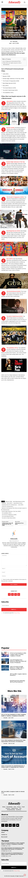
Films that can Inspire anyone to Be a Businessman (12, 63)
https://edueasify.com (14, 540)
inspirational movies (17, 503)
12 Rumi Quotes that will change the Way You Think (7, 524)
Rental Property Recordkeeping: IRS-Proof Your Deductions (17, 681)
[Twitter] (12, 594)
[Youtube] (17, 825)
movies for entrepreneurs (7, 506)
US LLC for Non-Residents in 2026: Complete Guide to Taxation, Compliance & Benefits (18, 654)
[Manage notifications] (25, 875)
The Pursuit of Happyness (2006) (15, 197)
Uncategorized (14, 27)
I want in (13, 609)
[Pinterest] (15, 594)
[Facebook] (9, 594)
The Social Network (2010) (13, 291)
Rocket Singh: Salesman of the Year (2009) (11, 511)
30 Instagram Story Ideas (19, 524)
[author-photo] (2, 718)
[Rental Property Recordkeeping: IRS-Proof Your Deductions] (5, 681)
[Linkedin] (10, 825)
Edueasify (15, 41)
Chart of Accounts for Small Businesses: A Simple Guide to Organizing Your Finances (17, 668)
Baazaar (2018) (10, 127)
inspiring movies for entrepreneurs (9, 504)
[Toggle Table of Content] (23, 59)
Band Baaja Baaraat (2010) (13, 231)
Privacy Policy (17, 612)
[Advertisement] (14, 441)
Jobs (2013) (9, 101)
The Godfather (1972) (12, 347)
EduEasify (4, 503)
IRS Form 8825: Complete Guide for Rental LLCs (18, 674)
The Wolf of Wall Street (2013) (8, 517)
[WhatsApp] (18, 594)
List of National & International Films (12, 61)
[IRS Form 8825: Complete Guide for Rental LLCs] (5, 674)
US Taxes (3, 845)
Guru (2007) (9, 258)
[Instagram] (6, 825)
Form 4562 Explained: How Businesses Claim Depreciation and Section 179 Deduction (18, 661)
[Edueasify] (14, 533)
